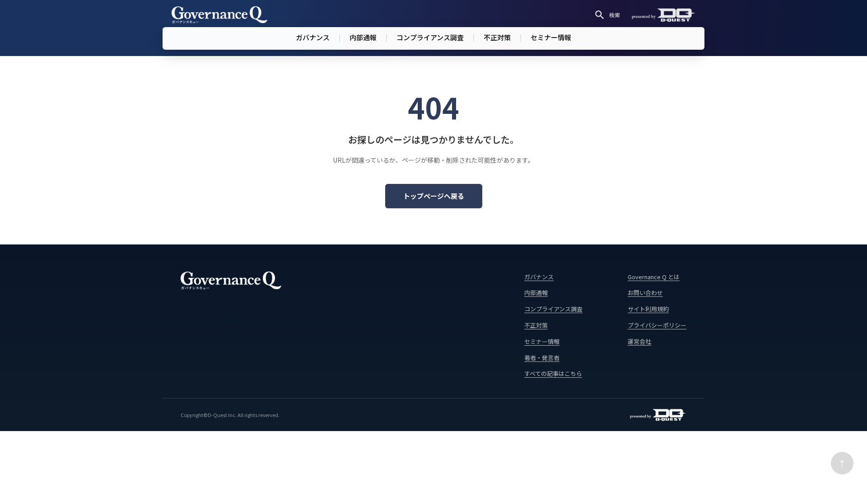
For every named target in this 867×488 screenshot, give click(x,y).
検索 (614, 15)
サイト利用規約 (648, 309)
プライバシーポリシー (657, 325)
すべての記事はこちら (553, 373)
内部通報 (363, 37)
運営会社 (639, 341)
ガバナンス (313, 37)
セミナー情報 (551, 37)
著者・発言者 (541, 357)
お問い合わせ (645, 292)
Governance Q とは (654, 276)
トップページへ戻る (433, 196)
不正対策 (497, 37)
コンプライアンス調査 (430, 37)
